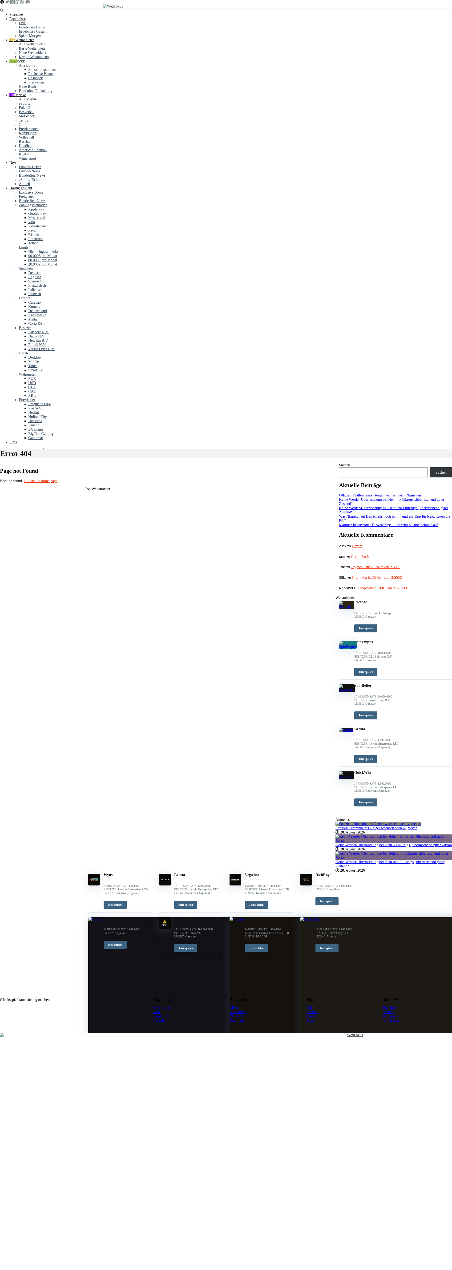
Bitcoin (33, 235)
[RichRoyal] (306, 884)
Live (22, 23)
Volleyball (26, 137)
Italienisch (35, 290)
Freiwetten (36, 82)
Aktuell (24, 184)
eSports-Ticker (29, 180)
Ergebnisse (17, 19)
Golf (22, 125)
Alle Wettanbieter (32, 44)
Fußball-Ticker (30, 167)
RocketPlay (183, 918)
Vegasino (252, 875)
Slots (13, 442)
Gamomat (35, 438)
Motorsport (27, 116)
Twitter (388, 1012)
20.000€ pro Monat (42, 264)
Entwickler (27, 400)
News (13, 163)
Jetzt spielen (115, 904)
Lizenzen (25, 298)
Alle (309, 1008)
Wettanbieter (24, 40)
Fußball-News (29, 171)
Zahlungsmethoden (33, 205)
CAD (32, 391)
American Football (33, 150)
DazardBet (324, 918)
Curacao (34, 302)
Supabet (251, 918)
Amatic (33, 425)
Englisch (34, 277)
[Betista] (165, 884)
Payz (32, 230)
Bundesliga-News (32, 175)
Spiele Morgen (30, 36)
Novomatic (238, 1012)
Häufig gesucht (20, 188)
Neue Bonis (27, 86)
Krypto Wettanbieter (34, 57)
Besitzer (25, 328)
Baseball (25, 141)
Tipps (310, 1020)
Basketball (26, 112)
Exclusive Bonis (31, 192)
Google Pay (37, 213)
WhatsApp (391, 1020)
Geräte (24, 353)
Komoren (35, 307)
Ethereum (35, 239)
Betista (179, 875)
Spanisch (35, 281)
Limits (23, 247)
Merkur (235, 1008)
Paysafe (159, 1020)
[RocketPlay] (165, 928)
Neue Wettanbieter (32, 53)
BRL (32, 395)
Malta (32, 319)
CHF (32, 387)
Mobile (33, 362)
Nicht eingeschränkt (43, 252)
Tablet (32, 366)
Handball (25, 146)
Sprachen (26, 268)
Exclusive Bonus (40, 74)
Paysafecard (37, 226)
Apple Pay (36, 209)
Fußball (24, 108)
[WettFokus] (113, 6)
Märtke (20, 95)
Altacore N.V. (38, 332)
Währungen (27, 374)
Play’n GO (36, 408)
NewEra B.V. (38, 340)
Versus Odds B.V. (41, 349)
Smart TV (35, 370)
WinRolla (111, 918)
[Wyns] (94, 884)
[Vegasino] (235, 884)
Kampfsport (27, 133)
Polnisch (34, 294)
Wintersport (27, 158)
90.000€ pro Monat (42, 256)
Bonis (21, 61)
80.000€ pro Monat (42, 260)
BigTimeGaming (40, 434)
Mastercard (36, 218)
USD (32, 383)
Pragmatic (237, 1020)
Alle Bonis (27, 65)
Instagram (390, 1016)
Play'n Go (237, 1016)
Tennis (24, 120)
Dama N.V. (36, 336)
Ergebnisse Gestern (33, 31)
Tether (33, 243)
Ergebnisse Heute (32, 27)
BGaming (35, 429)
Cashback (35, 78)
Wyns (108, 875)
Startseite (16, 14)
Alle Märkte (28, 99)
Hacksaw (35, 421)
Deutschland (37, 311)
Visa (31, 222)
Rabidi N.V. (37, 345)
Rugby (24, 154)
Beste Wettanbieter (33, 48)
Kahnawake (37, 315)
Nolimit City (37, 417)
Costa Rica (36, 323)
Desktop (34, 357)
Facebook (390, 1008)
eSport (311, 1016)
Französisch (37, 285)
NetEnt (33, 412)
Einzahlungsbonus (42, 69)
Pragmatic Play (39, 404)
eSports (24, 103)
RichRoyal (323, 875)
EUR (32, 379)
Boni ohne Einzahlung (35, 91)
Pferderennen (29, 129)
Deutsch (34, 273)
